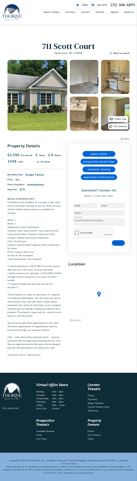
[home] (12, 11)
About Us (129, 12)
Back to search (122, 53)
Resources (93, 410)
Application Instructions (99, 177)
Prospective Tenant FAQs (99, 161)
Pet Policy (41, 438)
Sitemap (123, 460)
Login (84, 4)
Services (70, 12)
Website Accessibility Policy (79, 473)
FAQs (39, 435)
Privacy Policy (70, 463)
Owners (85, 12)
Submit (118, 243)
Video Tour (121, 119)
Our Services (94, 435)
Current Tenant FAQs (98, 406)
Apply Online (99, 154)
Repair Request (96, 403)
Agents (114, 12)
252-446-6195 (122, 4)
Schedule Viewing (98, 169)
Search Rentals (51, 12)
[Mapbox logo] (75, 320)
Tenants (100, 12)
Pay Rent (102, 4)
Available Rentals (45, 431)
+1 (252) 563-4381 (102, 195)
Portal (91, 395)
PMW (113, 460)
